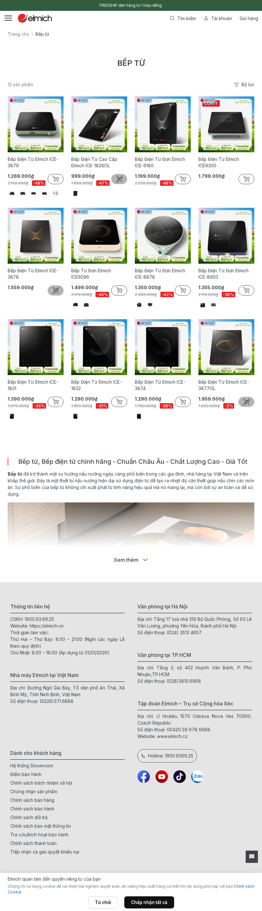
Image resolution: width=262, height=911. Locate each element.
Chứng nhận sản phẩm (33, 791)
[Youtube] (161, 776)
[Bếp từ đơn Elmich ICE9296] (99, 236)
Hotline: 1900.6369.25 (170, 755)
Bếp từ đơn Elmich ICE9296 (91, 274)
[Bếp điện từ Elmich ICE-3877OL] (226, 347)
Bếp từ (15, 474)
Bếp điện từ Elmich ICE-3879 (33, 162)
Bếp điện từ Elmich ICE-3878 (33, 274)
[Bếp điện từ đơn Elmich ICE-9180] (163, 124)
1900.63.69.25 (39, 619)
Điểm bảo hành (26, 774)
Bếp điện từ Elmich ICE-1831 (33, 385)
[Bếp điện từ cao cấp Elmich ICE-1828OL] (99, 124)
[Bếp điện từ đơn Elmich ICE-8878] (163, 236)
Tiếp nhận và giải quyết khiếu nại (44, 852)
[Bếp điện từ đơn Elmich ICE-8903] (226, 236)
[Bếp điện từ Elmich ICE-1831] (36, 347)
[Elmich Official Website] (35, 18)
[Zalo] (197, 776)
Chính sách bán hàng (32, 800)
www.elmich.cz (172, 736)
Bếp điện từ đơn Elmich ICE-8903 (223, 274)
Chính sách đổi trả (29, 817)
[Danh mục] (8, 18)
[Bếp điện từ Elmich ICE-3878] (36, 236)
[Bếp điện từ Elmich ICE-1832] (99, 347)
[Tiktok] (179, 776)
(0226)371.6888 (56, 701)
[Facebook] (143, 776)
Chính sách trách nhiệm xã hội (41, 783)
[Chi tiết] (119, 402)
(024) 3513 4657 (184, 632)
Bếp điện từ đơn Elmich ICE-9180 (160, 162)
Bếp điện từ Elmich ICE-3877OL (223, 385)
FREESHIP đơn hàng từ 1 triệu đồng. (131, 5)
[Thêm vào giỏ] (56, 179)
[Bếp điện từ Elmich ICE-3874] (163, 347)
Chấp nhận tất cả (149, 902)
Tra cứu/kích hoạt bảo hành (39, 834)
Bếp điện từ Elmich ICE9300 (218, 162)
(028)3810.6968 (184, 681)
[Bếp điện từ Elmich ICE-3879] (36, 124)
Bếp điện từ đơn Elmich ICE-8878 (160, 274)
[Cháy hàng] (119, 179)
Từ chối (103, 902)
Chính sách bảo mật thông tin (40, 826)
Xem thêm (126, 560)
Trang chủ (18, 34)
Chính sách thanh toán (33, 843)
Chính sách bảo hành (32, 808)
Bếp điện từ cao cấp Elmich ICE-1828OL (94, 162)
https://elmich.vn (47, 626)
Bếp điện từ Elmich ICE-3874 (160, 385)
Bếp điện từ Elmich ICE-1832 (96, 385)
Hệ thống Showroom (31, 765)
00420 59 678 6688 (188, 729)
